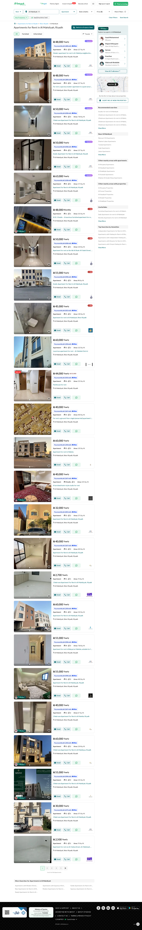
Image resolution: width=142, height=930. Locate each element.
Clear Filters (113, 17)
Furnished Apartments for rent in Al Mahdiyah (112, 211)
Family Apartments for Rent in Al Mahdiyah (81, 886)
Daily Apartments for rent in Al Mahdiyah (111, 214)
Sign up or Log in (104, 4)
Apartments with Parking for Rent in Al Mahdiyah (112, 234)
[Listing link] (54, 54)
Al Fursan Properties (105, 191)
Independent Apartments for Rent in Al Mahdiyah (112, 231)
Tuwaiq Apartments (104, 145)
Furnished (25, 34)
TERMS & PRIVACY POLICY (81, 916)
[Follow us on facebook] (98, 909)
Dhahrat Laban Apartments (107, 141)
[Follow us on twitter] (103, 909)
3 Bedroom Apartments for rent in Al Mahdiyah (112, 121)
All (17, 34)
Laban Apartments (104, 151)
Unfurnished (37, 34)
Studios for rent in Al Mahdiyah (108, 111)
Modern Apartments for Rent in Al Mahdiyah (54, 889)
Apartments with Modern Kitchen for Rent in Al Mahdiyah (26, 886)
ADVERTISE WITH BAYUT (65, 912)
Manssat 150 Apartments (106, 138)
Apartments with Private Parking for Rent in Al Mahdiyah (112, 244)
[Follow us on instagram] (113, 909)
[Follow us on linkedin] (108, 909)
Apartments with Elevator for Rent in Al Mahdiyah (112, 241)
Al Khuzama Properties (105, 188)
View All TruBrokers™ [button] (112, 71)
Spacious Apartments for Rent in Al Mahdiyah (81, 889)
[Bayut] (20, 3)
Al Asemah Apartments (105, 174)
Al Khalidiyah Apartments (106, 171)
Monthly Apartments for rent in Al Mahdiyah (112, 218)
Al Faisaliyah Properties (105, 194)
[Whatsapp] (76, 66)
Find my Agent (54, 4)
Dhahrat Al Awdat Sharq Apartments (110, 178)
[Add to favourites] (49, 67)
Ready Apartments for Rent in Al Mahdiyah (26, 892)
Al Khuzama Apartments (106, 164)
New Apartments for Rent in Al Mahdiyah (26, 889)
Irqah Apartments (104, 148)
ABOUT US (76, 908)
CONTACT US (62, 916)
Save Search (124, 17)
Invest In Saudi (68, 4)
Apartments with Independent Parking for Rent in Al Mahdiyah (112, 237)
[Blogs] (43, 4)
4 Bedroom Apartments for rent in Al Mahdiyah (112, 125)
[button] (18, 12)
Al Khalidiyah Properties (106, 201)
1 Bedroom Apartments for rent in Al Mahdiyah (112, 115)
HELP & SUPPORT (62, 908)
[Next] (65, 868)
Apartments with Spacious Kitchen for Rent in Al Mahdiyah (54, 886)
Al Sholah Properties (105, 198)
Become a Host (83, 4)
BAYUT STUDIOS (84, 912)
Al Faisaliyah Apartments (106, 168)
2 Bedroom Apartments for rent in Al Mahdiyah (112, 118)
